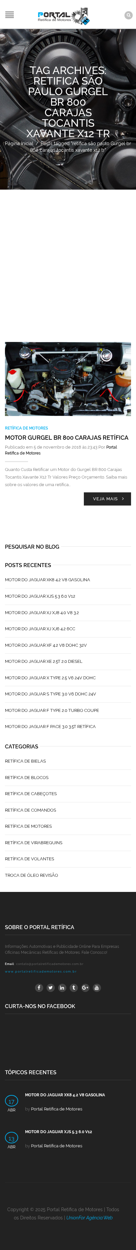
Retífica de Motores (26, 428)
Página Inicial (19, 143)
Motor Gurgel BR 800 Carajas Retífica (66, 437)
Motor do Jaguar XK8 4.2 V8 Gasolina (47, 579)
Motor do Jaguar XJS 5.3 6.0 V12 (40, 596)
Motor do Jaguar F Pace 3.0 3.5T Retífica (50, 726)
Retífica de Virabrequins (33, 842)
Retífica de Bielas (25, 761)
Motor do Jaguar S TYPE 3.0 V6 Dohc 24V (50, 693)
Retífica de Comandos (30, 810)
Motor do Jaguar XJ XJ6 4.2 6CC (40, 628)
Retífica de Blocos (27, 777)
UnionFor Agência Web (89, 1217)
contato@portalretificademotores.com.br (50, 964)
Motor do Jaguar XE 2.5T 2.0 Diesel (44, 661)
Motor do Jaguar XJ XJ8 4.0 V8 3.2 (42, 612)
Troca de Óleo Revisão (31, 875)
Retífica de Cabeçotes (31, 793)
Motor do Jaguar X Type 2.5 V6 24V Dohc (50, 677)
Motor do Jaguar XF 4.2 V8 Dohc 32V (46, 645)
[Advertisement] (68, 261)
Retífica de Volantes (29, 858)
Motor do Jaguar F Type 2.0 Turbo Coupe (52, 710)
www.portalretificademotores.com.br (41, 971)
